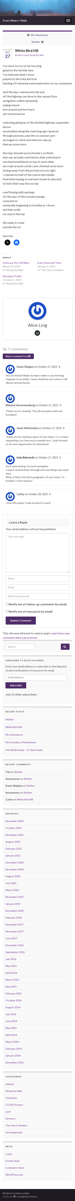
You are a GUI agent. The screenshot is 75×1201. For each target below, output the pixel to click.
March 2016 (12, 979)
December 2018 (14, 910)
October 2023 (13, 827)
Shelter (35, 41)
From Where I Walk (15, 20)
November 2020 (14, 869)
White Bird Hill (13, 727)
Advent (9, 1084)
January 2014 (13, 1055)
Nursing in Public (12, 276)
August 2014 (12, 1007)
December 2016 (14, 945)
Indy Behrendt (25, 457)
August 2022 (12, 841)
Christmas (11, 1097)
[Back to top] (66, 1192)
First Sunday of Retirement (20, 742)
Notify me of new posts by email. (31, 611)
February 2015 (13, 993)
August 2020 (12, 876)
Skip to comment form (16, 356)
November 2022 (14, 834)
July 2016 (10, 959)
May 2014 (11, 1027)
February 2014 (13, 1048)
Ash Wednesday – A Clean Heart (24, 749)
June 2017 (11, 938)
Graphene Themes (28, 1196)
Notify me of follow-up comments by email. (38, 604)
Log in (8, 1153)
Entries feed (12, 1160)
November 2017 (14, 931)
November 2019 (14, 896)
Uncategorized (13, 1132)
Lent (8, 1111)
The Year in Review (16, 1125)
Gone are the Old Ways (16, 262)
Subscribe (16, 685)
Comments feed (14, 1167)
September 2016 (15, 952)
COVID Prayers (14, 1104)
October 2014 (13, 1000)
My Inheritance (39, 34)
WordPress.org (14, 1174)
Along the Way (37, 55)
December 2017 (14, 924)
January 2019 (13, 903)
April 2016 (11, 972)
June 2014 (11, 1021)
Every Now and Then (49, 262)
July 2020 (10, 883)
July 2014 (10, 1014)
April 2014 (11, 1034)
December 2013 (14, 1062)
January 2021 (13, 855)
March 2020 (12, 890)
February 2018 (13, 917)
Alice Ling (22, 55)
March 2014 (12, 1041)
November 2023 (14, 821)
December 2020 (14, 862)
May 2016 (11, 965)
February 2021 (13, 848)
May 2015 (11, 986)
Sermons (10, 1118)
